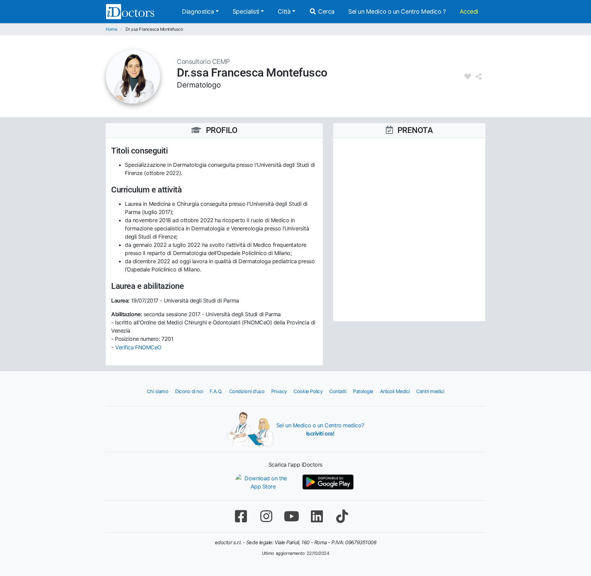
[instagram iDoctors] (266, 516)
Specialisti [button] (246, 11)
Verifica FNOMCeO (138, 347)
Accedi (469, 11)
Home (111, 29)
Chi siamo (157, 391)
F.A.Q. (216, 391)
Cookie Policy (308, 391)
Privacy (279, 391)
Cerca (325, 11)
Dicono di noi (189, 391)
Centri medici (430, 391)
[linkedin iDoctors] (316, 516)
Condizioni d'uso (247, 391)
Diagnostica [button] (198, 11)
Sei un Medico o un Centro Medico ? (397, 11)
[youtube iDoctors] (291, 516)
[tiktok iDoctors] (342, 516)
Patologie (363, 391)
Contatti (337, 391)
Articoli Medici (395, 391)
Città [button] (284, 11)
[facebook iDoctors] (240, 516)
